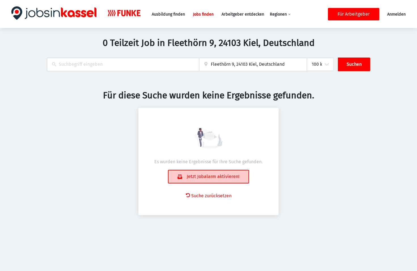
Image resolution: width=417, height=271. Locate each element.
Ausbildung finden (168, 14)
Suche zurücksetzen (211, 195)
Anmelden (396, 14)
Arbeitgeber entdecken (243, 14)
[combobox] (123, 64)
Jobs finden (203, 14)
